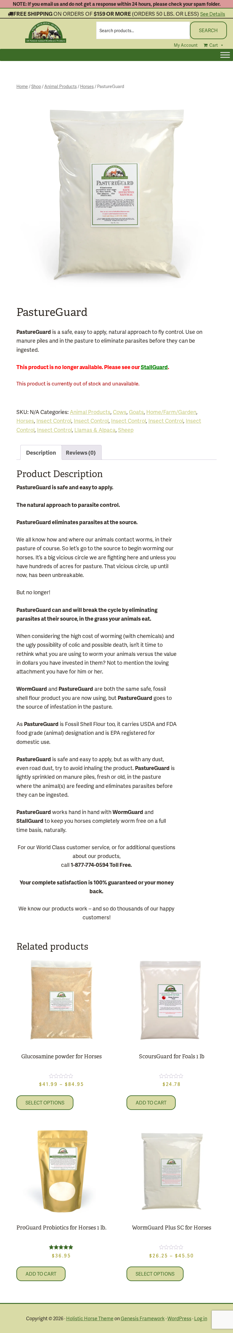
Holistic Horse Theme (89, 1318)
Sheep (125, 429)
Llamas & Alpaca (95, 429)
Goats (136, 412)
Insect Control (53, 420)
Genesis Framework (143, 1318)
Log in (200, 1318)
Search (208, 30)
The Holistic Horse (46, 32)
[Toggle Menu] (225, 55)
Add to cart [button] (151, 1102)
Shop (36, 86)
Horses (87, 86)
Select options (44, 1102)
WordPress (179, 1318)
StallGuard (154, 367)
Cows (120, 412)
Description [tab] (41, 452)
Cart (213, 45)
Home (22, 86)
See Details (212, 13)
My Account (186, 45)
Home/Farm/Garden (171, 412)
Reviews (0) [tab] (81, 452)
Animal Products (60, 86)
